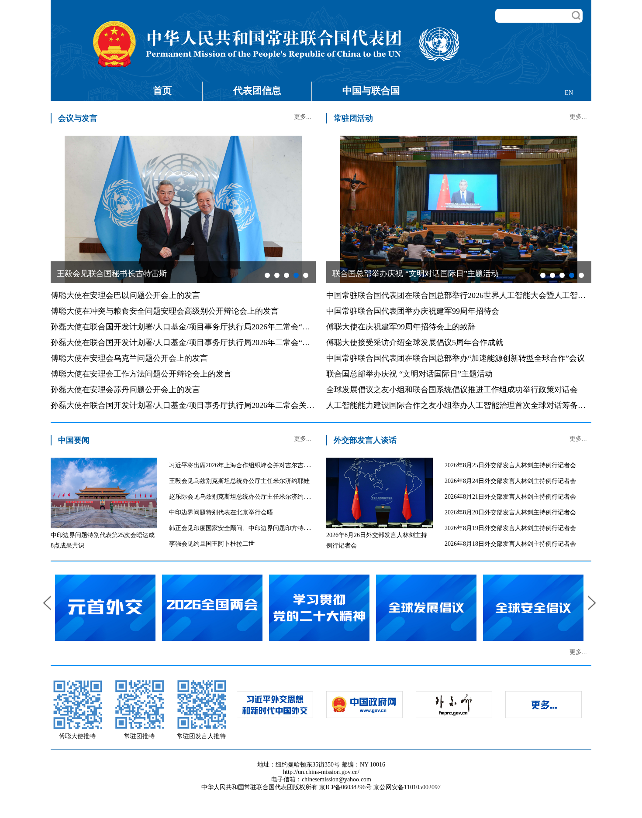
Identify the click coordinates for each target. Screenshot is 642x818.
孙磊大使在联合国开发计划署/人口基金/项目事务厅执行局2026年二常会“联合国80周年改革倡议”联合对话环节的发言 (253, 342)
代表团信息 (257, 90)
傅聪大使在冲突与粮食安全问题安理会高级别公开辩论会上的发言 (165, 311)
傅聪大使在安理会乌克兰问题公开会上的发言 (129, 358)
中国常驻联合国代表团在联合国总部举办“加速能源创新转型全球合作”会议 (455, 358)
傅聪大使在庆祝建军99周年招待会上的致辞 (401, 326)
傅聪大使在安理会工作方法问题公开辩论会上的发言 (141, 374)
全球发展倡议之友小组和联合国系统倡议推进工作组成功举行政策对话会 (452, 389)
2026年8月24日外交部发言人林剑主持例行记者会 (510, 481)
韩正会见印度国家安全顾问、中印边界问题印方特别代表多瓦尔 (254, 528)
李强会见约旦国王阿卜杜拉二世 (212, 544)
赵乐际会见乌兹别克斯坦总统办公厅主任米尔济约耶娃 (242, 496)
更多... (302, 116)
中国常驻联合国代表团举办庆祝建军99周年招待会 (412, 311)
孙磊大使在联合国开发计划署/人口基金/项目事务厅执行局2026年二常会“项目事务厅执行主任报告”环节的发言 (241, 326)
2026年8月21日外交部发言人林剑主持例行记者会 (510, 496)
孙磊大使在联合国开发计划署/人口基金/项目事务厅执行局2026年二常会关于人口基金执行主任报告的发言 (234, 405)
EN (569, 92)
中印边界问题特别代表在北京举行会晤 (221, 512)
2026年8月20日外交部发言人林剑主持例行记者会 (510, 512)
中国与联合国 (371, 90)
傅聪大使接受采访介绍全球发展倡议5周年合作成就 (414, 342)
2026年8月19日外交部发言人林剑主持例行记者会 (510, 528)
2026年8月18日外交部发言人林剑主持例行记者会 (510, 544)
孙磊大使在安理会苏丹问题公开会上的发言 (125, 389)
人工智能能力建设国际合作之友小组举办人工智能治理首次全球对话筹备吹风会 (463, 405)
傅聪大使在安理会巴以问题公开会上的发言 (125, 295)
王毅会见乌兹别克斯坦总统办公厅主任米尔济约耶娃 (239, 481)
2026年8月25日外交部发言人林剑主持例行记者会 (510, 465)
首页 (162, 90)
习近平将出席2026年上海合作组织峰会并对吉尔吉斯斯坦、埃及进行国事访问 (273, 465)
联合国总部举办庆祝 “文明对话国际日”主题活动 (409, 374)
